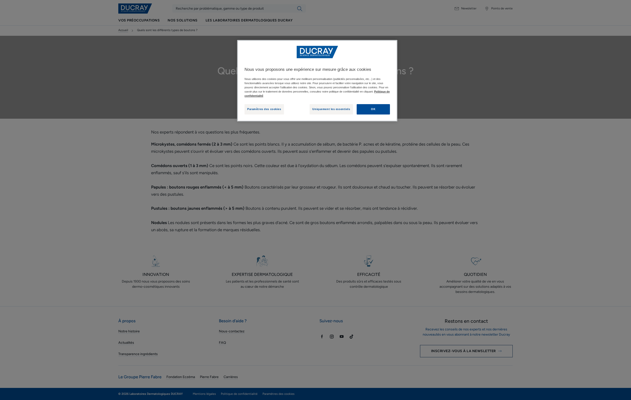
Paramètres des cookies (264, 109)
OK (373, 109)
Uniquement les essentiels (331, 109)
